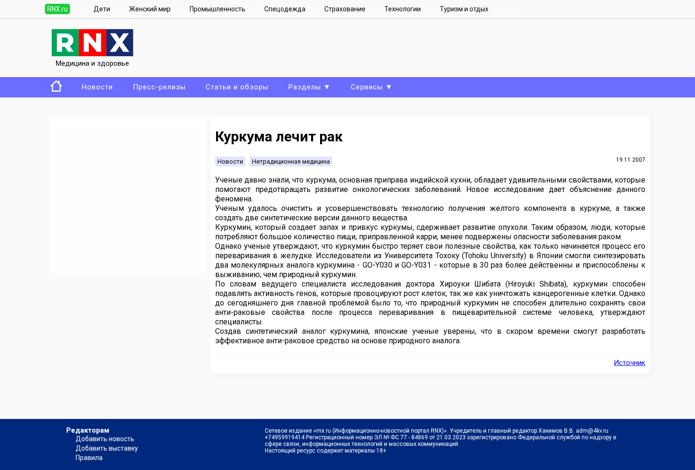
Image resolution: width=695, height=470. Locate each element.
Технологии (402, 9)
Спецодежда (284, 9)
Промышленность (217, 9)
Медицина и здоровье (92, 63)
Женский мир (150, 9)
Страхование (344, 9)
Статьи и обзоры (237, 87)
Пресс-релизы (159, 87)
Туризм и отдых (464, 9)
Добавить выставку (107, 448)
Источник (629, 362)
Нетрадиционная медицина (291, 161)
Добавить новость (105, 439)
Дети (102, 9)
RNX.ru (57, 9)
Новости (97, 87)
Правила (89, 457)
